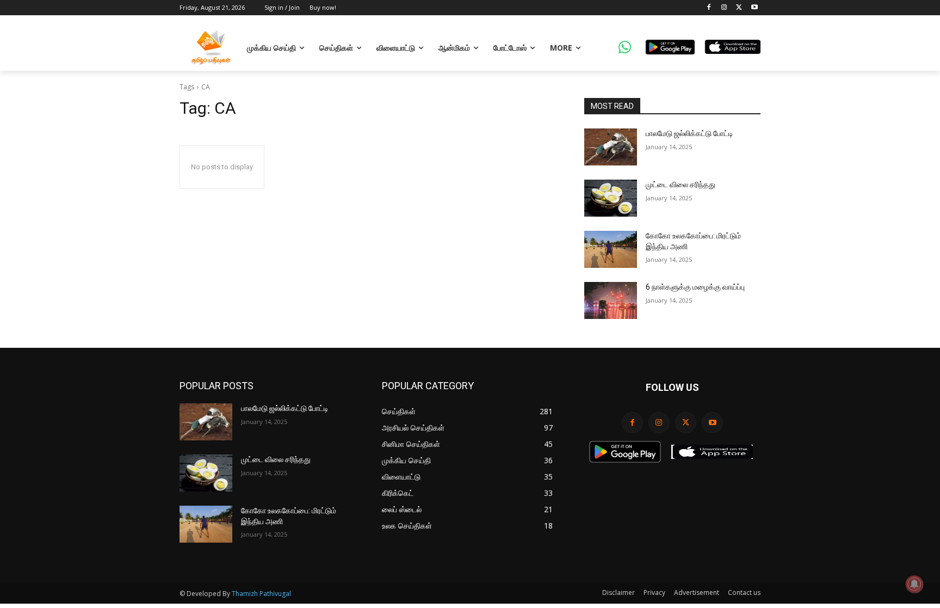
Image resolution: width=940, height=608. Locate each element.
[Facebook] (709, 8)
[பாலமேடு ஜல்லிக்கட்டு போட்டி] (610, 146)
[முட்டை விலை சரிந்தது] (610, 198)
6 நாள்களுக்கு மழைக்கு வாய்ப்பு (695, 286)
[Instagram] (724, 8)
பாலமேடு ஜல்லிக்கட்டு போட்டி (689, 133)
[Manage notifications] (914, 584)
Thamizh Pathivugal (261, 593)
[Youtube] (754, 8)
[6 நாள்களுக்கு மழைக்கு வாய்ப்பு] (610, 300)
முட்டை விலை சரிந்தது (680, 184)
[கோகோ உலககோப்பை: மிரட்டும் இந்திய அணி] (610, 249)
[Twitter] (739, 8)
